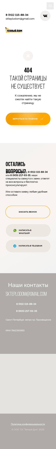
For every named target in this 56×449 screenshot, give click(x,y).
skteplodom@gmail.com (20, 18)
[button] (27, 212)
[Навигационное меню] (50, 6)
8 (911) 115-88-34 (26, 303)
